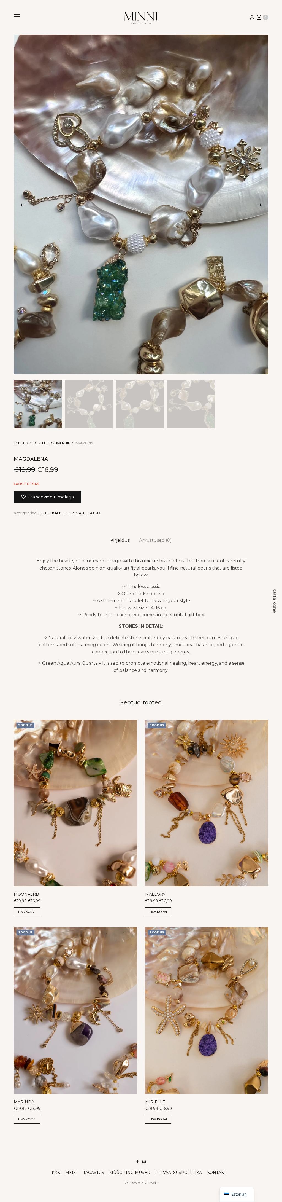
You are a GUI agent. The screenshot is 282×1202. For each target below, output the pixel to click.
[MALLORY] (206, 803)
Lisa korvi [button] (27, 912)
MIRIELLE (155, 1101)
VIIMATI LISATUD (85, 513)
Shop (34, 443)
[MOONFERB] (75, 803)
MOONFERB (26, 894)
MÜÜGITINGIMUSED (129, 1172)
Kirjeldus (120, 540)
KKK (56, 1172)
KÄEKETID (63, 443)
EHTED (47, 443)
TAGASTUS (93, 1172)
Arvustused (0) (155, 540)
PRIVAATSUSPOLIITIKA (179, 1172)
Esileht (19, 443)
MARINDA (24, 1101)
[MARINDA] (75, 1010)
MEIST (71, 1172)
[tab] (120, 540)
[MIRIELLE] (206, 1010)
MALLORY (155, 894)
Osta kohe (274, 601)
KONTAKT (216, 1172)
